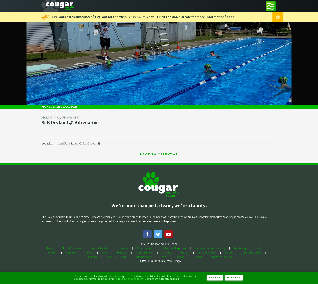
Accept (215, 278)
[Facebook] (147, 235)
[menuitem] (50, 248)
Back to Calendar (159, 155)
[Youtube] (168, 235)
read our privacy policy (130, 279)
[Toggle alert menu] (277, 17)
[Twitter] (158, 235)
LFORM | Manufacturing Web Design (159, 261)
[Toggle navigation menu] (271, 6)
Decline (234, 278)
